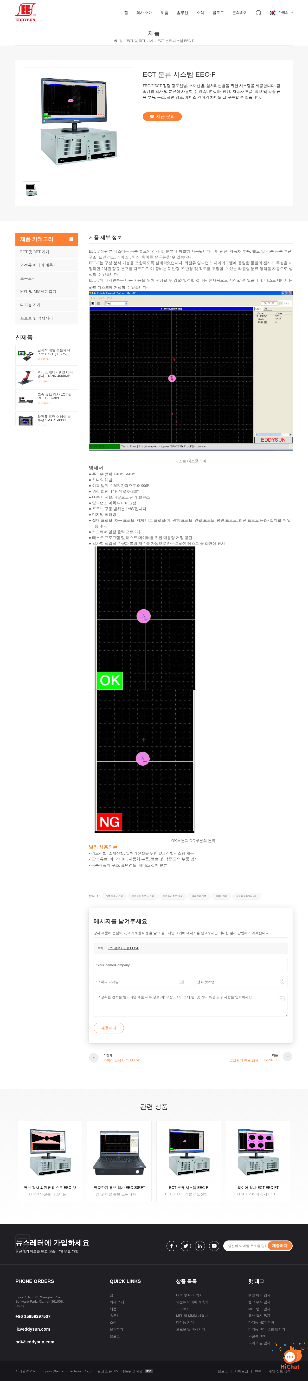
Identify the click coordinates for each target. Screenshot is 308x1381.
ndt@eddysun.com (34, 1341)
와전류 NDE (257, 1336)
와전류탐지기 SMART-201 (258, 1188)
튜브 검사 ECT (259, 1316)
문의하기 (240, 13)
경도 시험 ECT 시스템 (143, 896)
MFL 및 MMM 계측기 (38, 292)
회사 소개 (144, 13)
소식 (200, 13)
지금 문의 (165, 116)
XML (258, 1371)
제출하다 (280, 1246)
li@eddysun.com (32, 1329)
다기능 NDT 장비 (261, 1322)
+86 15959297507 (33, 1316)
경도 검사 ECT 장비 (173, 896)
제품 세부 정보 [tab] (105, 237)
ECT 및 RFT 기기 (34, 252)
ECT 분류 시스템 (114, 896)
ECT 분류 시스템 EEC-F (123, 948)
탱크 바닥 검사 (259, 1295)
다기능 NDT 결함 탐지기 (266, 1329)
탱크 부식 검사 (259, 1302)
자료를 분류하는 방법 (246, 896)
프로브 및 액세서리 (190, 1329)
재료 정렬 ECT (199, 896)
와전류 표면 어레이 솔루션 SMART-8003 (54, 418)
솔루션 (182, 13)
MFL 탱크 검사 (259, 1309)
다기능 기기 (185, 1322)
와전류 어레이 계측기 (38, 265)
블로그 (218, 13)
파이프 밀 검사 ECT (263, 1343)
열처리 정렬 (221, 896)
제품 (164, 13)
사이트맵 (241, 1371)
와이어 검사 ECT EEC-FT (188, 1188)
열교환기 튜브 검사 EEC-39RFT (50, 1188)
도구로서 (28, 278)
